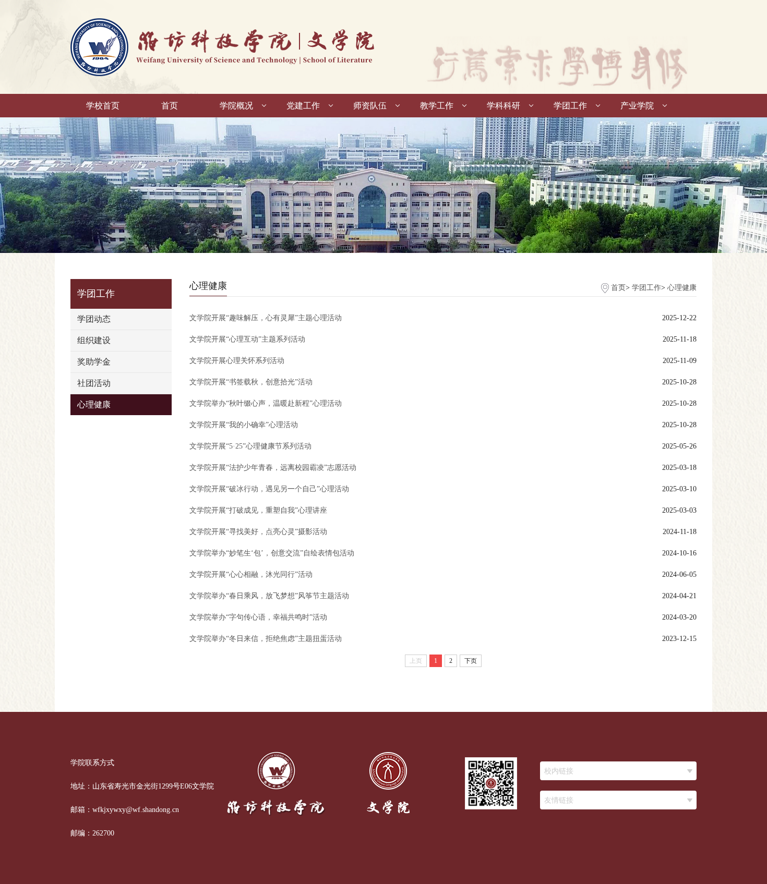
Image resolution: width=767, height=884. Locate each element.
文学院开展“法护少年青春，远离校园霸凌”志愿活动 (272, 467)
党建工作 (303, 105)
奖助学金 (94, 361)
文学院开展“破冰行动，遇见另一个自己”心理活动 (269, 489)
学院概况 (236, 105)
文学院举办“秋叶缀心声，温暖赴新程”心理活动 (265, 403)
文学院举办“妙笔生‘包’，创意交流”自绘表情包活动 (271, 553)
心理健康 (94, 404)
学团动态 (94, 318)
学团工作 (570, 105)
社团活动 (94, 383)
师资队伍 (370, 105)
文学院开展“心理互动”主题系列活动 (247, 339)
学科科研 (503, 105)
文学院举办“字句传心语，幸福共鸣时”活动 (258, 617)
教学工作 (436, 105)
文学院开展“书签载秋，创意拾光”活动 (251, 382)
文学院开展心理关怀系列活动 (236, 361)
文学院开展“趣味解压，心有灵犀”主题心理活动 (265, 318)
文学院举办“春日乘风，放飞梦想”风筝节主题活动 (269, 596)
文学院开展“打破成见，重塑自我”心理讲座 (258, 510)
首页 (169, 105)
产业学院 (637, 105)
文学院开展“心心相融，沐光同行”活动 (251, 574)
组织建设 (94, 340)
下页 (470, 660)
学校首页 (102, 105)
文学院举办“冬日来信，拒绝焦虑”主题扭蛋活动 (265, 639)
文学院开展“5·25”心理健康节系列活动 (250, 446)
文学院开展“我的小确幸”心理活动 (243, 425)
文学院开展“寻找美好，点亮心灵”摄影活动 (258, 532)
